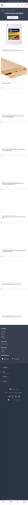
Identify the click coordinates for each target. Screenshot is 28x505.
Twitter (9, 396)
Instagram (16, 396)
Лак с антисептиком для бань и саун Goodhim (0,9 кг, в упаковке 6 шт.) (13, 116)
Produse (2, 334)
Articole (2, 336)
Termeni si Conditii (18, 392)
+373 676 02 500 (6, 373)
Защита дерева (5, 49)
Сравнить (24, 23)
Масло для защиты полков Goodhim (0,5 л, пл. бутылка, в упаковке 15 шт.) (13, 184)
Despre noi (3, 332)
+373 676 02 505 (6, 382)
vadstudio (17, 499)
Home (3, 10)
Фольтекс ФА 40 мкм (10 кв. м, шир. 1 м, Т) (12, 284)
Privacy (10, 392)
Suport (6, 392)
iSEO (21, 499)
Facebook (13, 396)
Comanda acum (4, 344)
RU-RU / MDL (11, 1)
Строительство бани (13, 49)
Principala (3, 331)
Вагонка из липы (6, 83)
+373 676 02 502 (6, 368)
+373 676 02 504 (6, 378)
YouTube (19, 396)
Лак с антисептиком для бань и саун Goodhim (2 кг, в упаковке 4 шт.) (13, 150)
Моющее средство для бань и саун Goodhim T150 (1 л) (13, 217)
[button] (6, 358)
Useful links (16, 1)
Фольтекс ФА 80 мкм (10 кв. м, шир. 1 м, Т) (12, 316)
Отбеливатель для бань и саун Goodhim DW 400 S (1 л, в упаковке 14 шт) (14, 251)
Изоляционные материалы (7, 282)
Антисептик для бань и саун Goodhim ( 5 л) (12, 50)
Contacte (3, 338)
